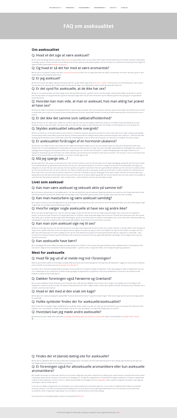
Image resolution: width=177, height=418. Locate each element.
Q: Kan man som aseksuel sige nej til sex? (63, 223)
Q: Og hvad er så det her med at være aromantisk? (70, 68)
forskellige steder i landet (130, 316)
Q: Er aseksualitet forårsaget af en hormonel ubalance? (74, 141)
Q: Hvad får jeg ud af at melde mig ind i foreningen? (71, 258)
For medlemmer (84, 7)
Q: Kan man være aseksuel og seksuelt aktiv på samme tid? (77, 188)
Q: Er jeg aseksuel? (46, 78)
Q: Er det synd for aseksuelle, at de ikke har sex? (69, 88)
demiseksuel (56, 65)
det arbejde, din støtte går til (68, 265)
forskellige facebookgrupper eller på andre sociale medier (84, 316)
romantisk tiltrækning (70, 73)
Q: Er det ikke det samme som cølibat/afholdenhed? (71, 118)
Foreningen (69, 7)
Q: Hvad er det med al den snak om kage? (64, 291)
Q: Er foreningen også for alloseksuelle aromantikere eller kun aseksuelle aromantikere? (88, 368)
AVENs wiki (80, 396)
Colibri (118, 412)
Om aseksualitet (54, 7)
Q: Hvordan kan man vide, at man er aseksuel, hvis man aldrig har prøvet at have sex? (88, 103)
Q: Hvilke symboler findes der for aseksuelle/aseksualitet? (76, 301)
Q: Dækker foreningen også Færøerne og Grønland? (72, 278)
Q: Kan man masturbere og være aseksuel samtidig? (72, 198)
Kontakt (113, 7)
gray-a (65, 65)
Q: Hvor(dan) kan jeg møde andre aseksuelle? (66, 312)
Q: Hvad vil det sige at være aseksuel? (60, 55)
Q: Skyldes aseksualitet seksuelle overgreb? (65, 128)
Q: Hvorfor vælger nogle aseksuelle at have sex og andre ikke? (79, 208)
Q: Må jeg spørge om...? (50, 158)
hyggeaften (102, 380)
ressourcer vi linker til (100, 83)
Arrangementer (99, 7)
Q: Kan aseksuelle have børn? (54, 241)
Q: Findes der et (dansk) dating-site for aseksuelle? (70, 356)
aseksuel (69, 60)
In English (124, 7)
